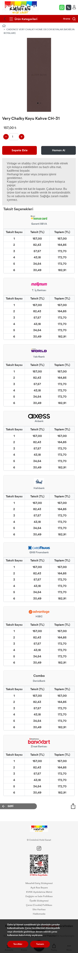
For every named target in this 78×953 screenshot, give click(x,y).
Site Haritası (39, 909)
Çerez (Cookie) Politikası (39, 905)
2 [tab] (41, 103)
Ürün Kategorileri (25, 19)
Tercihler (17, 944)
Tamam (40, 944)
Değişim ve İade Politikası (39, 896)
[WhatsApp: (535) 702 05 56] (62, 7)
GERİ (10, 806)
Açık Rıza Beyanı (39, 887)
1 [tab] (38, 103)
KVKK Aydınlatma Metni (39, 892)
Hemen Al (58, 150)
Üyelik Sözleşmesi (39, 900)
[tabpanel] (39, 75)
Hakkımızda (39, 913)
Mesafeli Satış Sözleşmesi (39, 883)
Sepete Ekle (20, 150)
